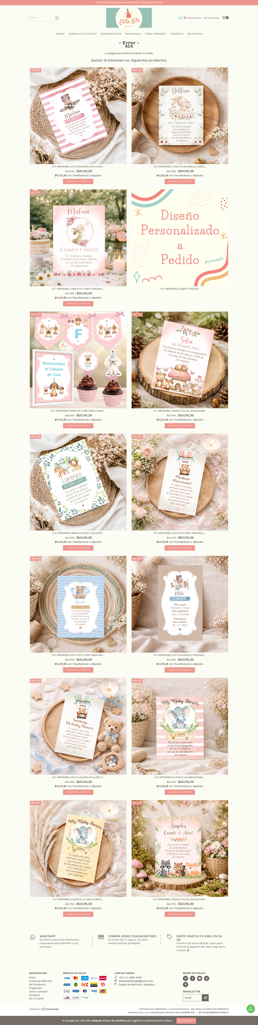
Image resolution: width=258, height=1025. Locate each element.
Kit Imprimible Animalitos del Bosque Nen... (179, 899)
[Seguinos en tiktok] (206, 978)
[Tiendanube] (44, 1010)
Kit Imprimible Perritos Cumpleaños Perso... (78, 411)
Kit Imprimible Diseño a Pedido (180, 289)
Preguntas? (133, 34)
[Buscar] (56, 18)
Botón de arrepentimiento (214, 1012)
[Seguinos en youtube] (199, 978)
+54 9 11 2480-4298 (130, 977)
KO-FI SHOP (195, 34)
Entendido (186, 1020)
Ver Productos (111, 34)
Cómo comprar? (155, 34)
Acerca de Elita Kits (83, 34)
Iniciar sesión (211, 18)
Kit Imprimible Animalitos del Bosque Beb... (179, 411)
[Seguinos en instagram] (185, 978)
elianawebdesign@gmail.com (136, 981)
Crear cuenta (194, 18)
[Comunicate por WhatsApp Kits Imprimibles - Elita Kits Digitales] (250, 1009)
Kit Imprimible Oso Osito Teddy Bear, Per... (78, 655)
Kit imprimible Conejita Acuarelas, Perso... (180, 166)
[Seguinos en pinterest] (185, 984)
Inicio (60, 34)
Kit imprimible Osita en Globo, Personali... (180, 533)
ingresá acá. (188, 1012)
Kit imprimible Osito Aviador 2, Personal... (180, 655)
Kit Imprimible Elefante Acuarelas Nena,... (180, 777)
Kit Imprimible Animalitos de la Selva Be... (78, 533)
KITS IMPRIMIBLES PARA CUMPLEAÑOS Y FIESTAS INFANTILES (129, 2)
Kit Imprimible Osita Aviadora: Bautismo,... (78, 166)
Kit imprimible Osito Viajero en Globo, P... (78, 777)
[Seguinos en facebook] (192, 978)
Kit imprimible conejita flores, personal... (78, 289)
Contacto (177, 34)
